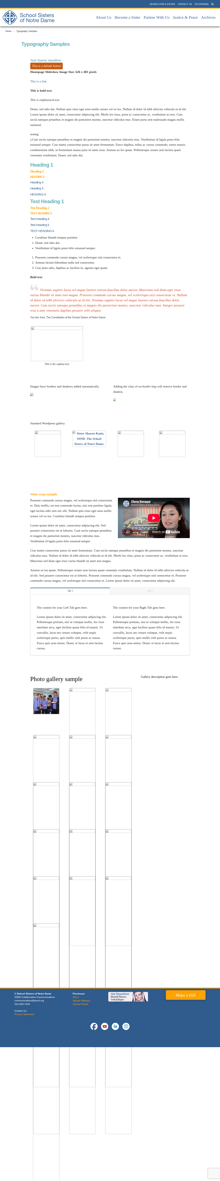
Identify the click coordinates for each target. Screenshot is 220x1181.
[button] (212, 4)
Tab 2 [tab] (150, 591)
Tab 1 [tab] (70, 591)
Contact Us (20, 1010)
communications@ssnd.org (29, 1000)
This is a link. (38, 81)
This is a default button (46, 66)
